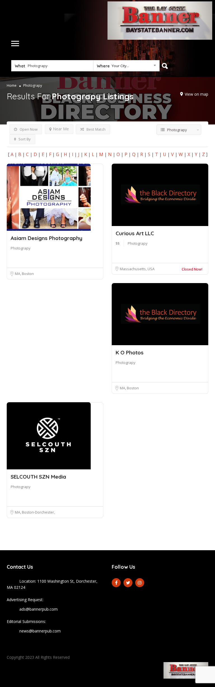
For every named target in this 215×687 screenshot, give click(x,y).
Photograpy (21, 248)
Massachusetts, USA (137, 268)
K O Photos (130, 352)
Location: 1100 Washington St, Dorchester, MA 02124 (52, 584)
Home (12, 85)
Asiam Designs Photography (46, 238)
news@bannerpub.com (40, 631)
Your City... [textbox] (120, 65)
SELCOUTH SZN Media (38, 476)
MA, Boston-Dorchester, (35, 512)
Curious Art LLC (135, 233)
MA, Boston (24, 273)
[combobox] (126, 66)
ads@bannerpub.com (38, 609)
